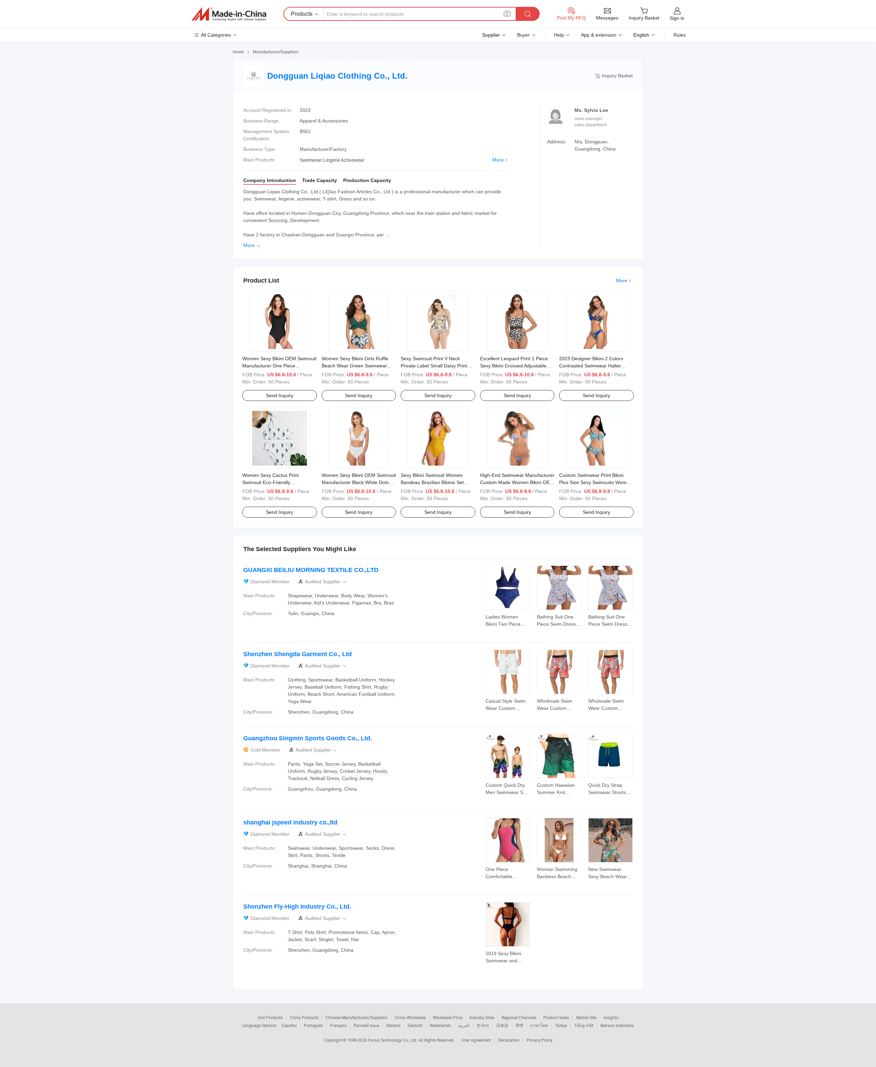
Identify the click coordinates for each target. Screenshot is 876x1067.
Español (289, 1025)
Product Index (556, 1017)
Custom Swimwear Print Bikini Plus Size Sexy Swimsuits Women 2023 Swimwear (595, 482)
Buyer (523, 35)
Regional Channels (519, 1017)
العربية (463, 1025)
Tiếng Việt (583, 1025)
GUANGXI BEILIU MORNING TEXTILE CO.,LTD (310, 570)
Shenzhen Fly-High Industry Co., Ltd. (297, 906)
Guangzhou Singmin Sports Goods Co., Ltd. (307, 738)
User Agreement (476, 1040)
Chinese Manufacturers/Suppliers (356, 1017)
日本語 (502, 1025)
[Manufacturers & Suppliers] (229, 14)
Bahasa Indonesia (617, 1025)
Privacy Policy (540, 1040)
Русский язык (366, 1025)
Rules (679, 35)
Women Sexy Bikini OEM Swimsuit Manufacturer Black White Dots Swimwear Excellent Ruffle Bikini (359, 482)
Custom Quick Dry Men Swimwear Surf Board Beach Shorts (507, 792)
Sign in (677, 18)
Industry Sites (481, 1017)
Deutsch (415, 1025)
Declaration (508, 1040)
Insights (611, 1017)
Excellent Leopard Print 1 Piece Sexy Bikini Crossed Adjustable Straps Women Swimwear (514, 366)
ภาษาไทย (539, 1025)
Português (313, 1025)
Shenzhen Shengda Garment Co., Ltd (297, 654)
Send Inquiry (279, 395)
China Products (304, 1017)
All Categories (216, 35)
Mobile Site (586, 1017)
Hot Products (270, 1017)
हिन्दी (519, 1025)
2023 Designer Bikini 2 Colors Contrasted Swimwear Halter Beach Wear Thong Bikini (591, 366)
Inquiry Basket (614, 76)
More (498, 159)
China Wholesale (410, 1017)
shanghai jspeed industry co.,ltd (290, 822)
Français (338, 1025)
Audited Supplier (326, 582)
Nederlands (440, 1025)
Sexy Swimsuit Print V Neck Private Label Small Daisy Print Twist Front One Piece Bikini (434, 366)
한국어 (483, 1025)
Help (559, 35)
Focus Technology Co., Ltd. (393, 1040)
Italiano (393, 1025)
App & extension (598, 35)
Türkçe (561, 1025)
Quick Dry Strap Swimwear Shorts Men (607, 792)
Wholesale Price (447, 1017)
